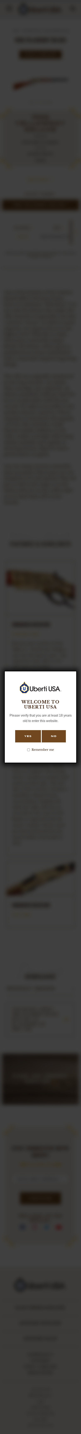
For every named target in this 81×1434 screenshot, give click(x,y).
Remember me (43, 750)
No (54, 736)
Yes (28, 736)
